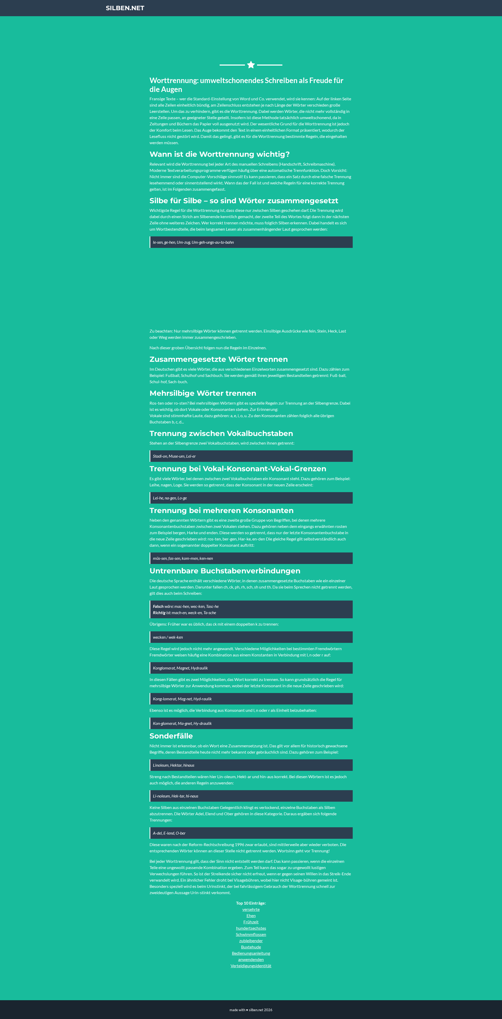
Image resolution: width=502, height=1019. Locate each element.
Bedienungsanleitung (251, 953)
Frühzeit (251, 921)
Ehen (251, 915)
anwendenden (251, 959)
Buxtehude (251, 946)
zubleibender (251, 940)
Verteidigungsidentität (251, 965)
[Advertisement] (251, 287)
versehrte (251, 909)
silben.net (125, 8)
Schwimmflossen (251, 934)
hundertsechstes (251, 927)
